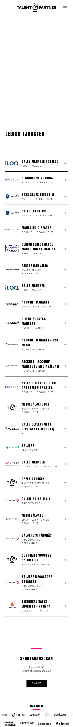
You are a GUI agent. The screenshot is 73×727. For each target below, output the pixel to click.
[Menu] (65, 6)
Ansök (36, 683)
